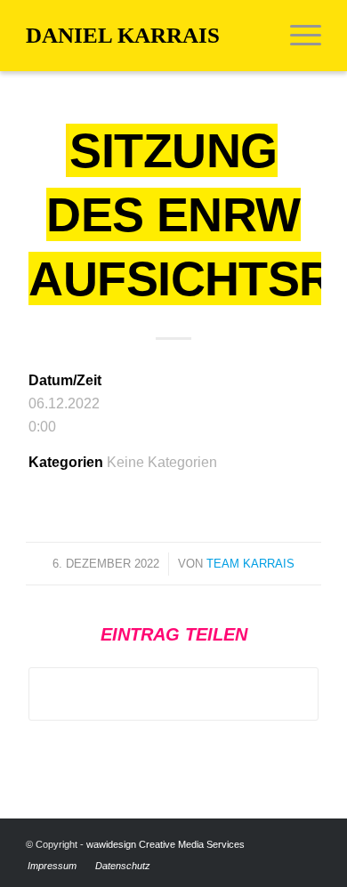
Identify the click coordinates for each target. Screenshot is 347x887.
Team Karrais (250, 563)
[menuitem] (296, 35)
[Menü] (296, 35)
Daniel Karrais (123, 35)
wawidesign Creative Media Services (165, 844)
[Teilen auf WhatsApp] (173, 693)
